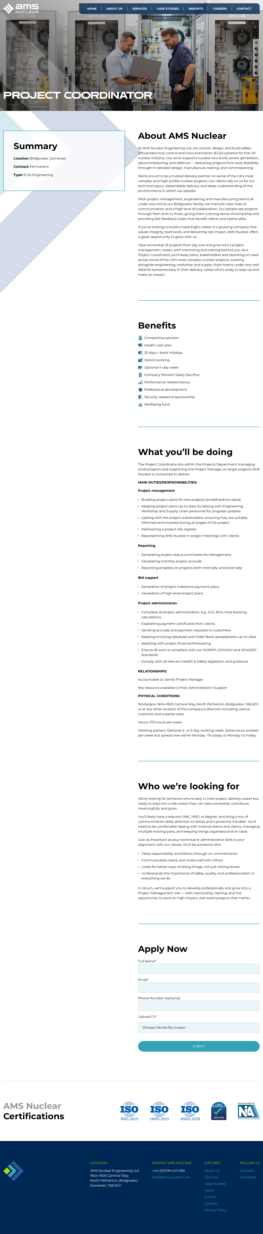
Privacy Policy (216, 1210)
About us (114, 8)
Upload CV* (147, 1017)
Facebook (248, 1177)
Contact (244, 8)
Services (139, 8)
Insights (196, 8)
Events (210, 1197)
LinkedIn (247, 1171)
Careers (220, 8)
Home (92, 8)
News (209, 1190)
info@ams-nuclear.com (171, 1177)
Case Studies (168, 8)
